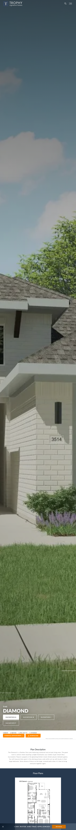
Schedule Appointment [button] (13, 735)
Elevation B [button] (28, 717)
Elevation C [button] (46, 717)
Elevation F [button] (11, 723)
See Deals (59, 826)
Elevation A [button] (11, 717)
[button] (2, 826)
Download (34, 735)
